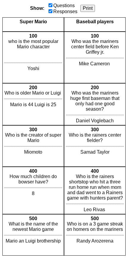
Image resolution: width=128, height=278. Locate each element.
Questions (64, 5)
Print (88, 8)
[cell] (33, 57)
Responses (65, 11)
